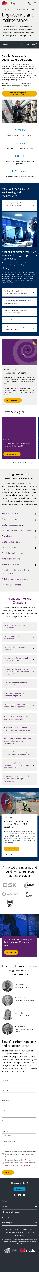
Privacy (28, 1232)
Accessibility (9, 1229)
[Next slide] (32, 463)
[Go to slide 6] (23, 462)
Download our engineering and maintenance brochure (19, 93)
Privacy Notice (23, 1165)
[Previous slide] (7, 463)
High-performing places (11, 1212)
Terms (33, 1232)
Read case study (11, 849)
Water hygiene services (12, 542)
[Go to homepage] (27, 1250)
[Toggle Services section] (36, 1201)
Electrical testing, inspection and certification (16, 572)
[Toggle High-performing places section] (36, 1212)
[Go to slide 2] (13, 462)
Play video (9, 952)
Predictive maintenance (12, 553)
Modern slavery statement (11, 1232)
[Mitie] (8, 3)
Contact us (19, 1189)
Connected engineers (11, 519)
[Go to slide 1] (10, 462)
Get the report (11, 400)
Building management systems (15, 579)
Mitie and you (7, 1223)
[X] (14, 1194)
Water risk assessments (13, 525)
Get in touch (30, 45)
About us (5, 1217)
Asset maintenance (10, 564)
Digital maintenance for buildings (17, 531)
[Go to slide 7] (25, 462)
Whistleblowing (19, 1235)
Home (4, 9)
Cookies (31, 1229)
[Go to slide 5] (20, 462)
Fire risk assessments (11, 585)
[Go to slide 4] (18, 462)
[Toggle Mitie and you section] (36, 1223)
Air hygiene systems (11, 559)
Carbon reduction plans (20, 1229)
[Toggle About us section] (36, 1217)
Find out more (11, 454)
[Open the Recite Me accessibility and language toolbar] (30, 3)
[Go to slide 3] (15, 462)
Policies (22, 1232)
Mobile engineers (10, 548)
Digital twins (7, 536)
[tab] (6, 854)
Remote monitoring (11, 514)
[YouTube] (24, 1194)
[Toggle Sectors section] (36, 1207)
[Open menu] (35, 3)
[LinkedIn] (19, 1194)
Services (11, 9)
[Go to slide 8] (28, 462)
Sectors (5, 1207)
